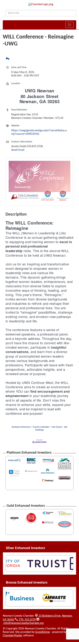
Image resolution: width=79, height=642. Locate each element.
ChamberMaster (12, 635)
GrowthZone (42, 632)
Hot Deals (57, 427)
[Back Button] (7, 59)
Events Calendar (41, 427)
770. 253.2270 (27, 619)
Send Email (17, 150)
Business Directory (21, 427)
